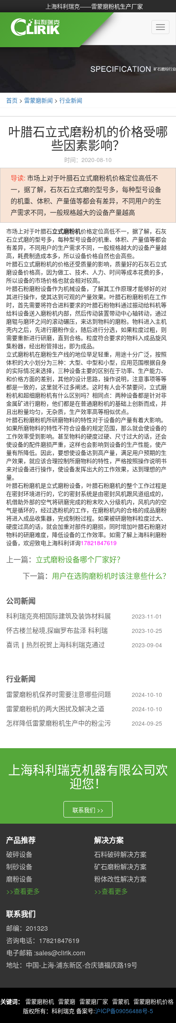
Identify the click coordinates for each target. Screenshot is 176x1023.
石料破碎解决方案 (120, 854)
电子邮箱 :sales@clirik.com (45, 952)
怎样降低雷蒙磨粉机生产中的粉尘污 (58, 723)
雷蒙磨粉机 (39, 1001)
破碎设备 (19, 854)
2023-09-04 (147, 645)
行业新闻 (70, 100)
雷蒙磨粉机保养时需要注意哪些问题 (58, 694)
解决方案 (109, 840)
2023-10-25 (147, 630)
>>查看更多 (23, 891)
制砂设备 (19, 866)
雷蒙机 (120, 1001)
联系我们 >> (88, 810)
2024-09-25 (147, 723)
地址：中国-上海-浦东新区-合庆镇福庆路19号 (72, 965)
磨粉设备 (19, 879)
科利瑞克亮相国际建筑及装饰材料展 (58, 616)
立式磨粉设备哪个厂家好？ (80, 559)
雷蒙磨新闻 (38, 100)
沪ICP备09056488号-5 (124, 1011)
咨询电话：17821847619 (42, 940)
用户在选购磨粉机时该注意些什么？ (111, 575)
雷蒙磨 (66, 1001)
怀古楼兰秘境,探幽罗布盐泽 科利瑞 (57, 630)
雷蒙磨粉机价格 (153, 1001)
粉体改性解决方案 (120, 879)
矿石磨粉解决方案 (120, 866)
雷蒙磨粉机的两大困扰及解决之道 (55, 708)
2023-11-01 (147, 616)
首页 (12, 100)
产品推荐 (21, 840)
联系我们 (21, 914)
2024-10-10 (147, 694)
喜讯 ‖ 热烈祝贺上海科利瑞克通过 (55, 644)
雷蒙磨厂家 (93, 1001)
